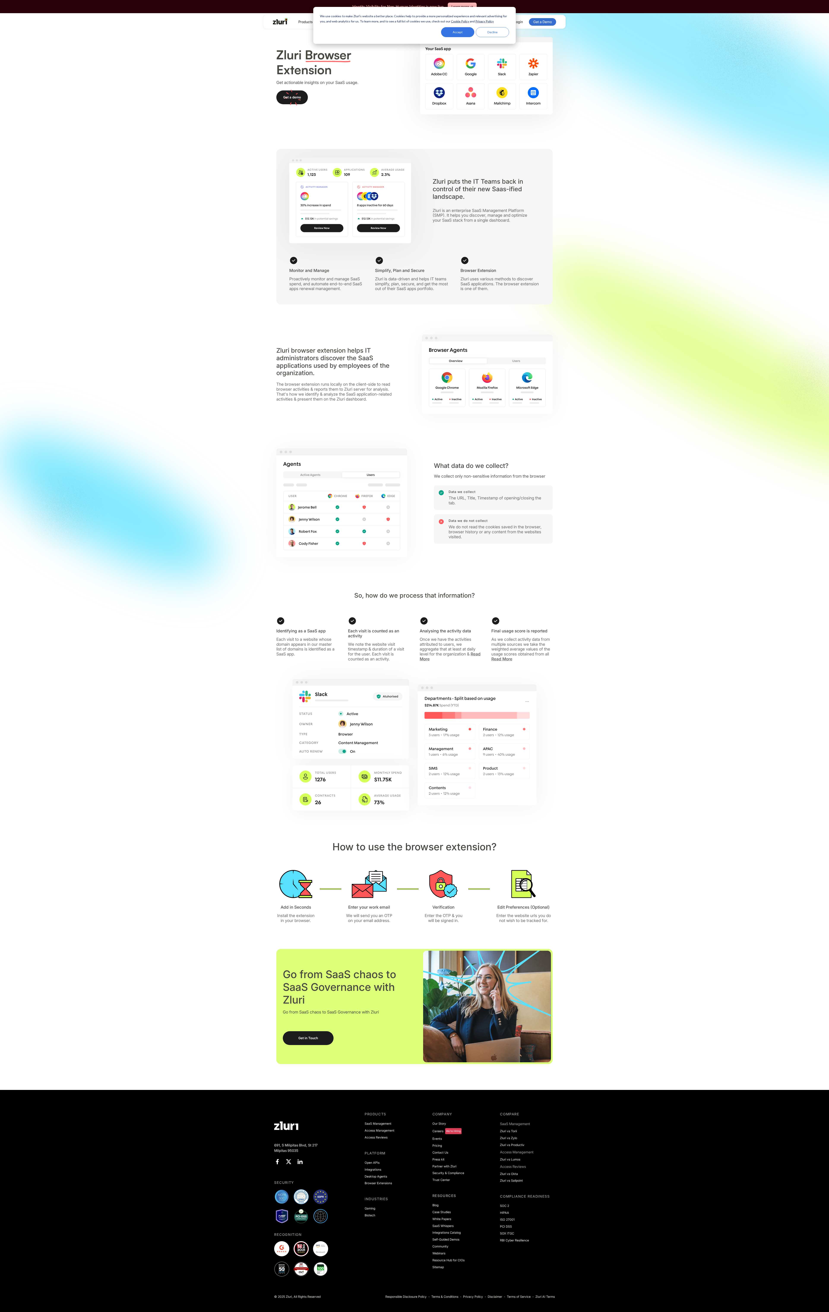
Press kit (438, 1159)
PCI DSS (506, 1226)
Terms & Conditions (444, 1296)
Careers (437, 1131)
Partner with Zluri (444, 1166)
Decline (492, 32)
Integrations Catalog (446, 1232)
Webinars (438, 1253)
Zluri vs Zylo (508, 1138)
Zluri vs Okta (509, 1174)
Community (440, 1246)
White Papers (441, 1219)
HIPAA (504, 1212)
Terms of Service (519, 1296)
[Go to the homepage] (280, 21)
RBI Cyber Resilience (514, 1240)
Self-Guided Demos (445, 1239)
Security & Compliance (448, 1173)
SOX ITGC (507, 1233)
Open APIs (372, 1162)
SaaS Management (378, 1123)
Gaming (370, 1208)
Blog (435, 1205)
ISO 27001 (507, 1219)
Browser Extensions (378, 1183)
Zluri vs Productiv (512, 1145)
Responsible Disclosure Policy (406, 1296)
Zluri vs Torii (508, 1131)
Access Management (379, 1130)
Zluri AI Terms (545, 1296)
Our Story (439, 1123)
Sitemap (438, 1267)
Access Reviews (376, 1137)
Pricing (437, 1145)
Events (437, 1138)
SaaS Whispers (443, 1226)
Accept (458, 32)
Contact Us (440, 1152)
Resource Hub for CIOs (448, 1260)
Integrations (373, 1169)
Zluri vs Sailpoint (511, 1180)
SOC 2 (504, 1206)
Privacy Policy (473, 1296)
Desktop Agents (376, 1176)
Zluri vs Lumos (510, 1159)
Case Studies (441, 1212)
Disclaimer (495, 1296)
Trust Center (441, 1180)
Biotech (370, 1215)
